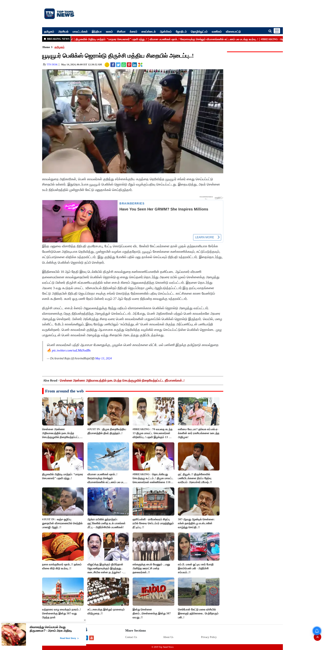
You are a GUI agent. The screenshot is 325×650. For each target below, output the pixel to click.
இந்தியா (97, 31)
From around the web (64, 391)
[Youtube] (91, 637)
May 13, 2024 (103, 358)
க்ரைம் (133, 31)
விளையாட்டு (233, 31)
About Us (168, 637)
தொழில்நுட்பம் (199, 31)
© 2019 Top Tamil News (163, 647)
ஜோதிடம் (181, 31)
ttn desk (52, 64)
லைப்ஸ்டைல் (148, 31)
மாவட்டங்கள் (80, 31)
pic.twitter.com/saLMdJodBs (71, 350)
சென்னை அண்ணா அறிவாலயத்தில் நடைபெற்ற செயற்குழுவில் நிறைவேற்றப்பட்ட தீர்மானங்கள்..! (122, 380)
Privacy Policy (209, 637)
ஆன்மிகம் (166, 31)
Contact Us (131, 637)
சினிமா (121, 31)
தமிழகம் (49, 31)
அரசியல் (63, 31)
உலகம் (109, 31)
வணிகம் (217, 31)
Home (46, 47)
